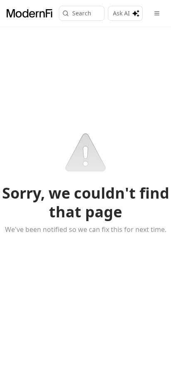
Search (81, 13)
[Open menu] (156, 13)
